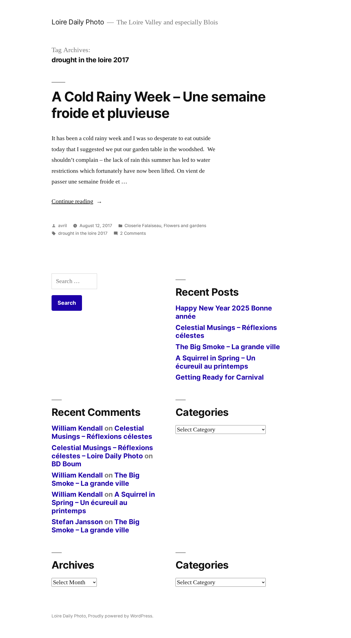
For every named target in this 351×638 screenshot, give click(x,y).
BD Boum (66, 464)
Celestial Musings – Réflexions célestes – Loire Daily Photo (102, 452)
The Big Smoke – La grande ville (228, 347)
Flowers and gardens (185, 225)
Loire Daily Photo (78, 22)
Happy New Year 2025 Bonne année (224, 312)
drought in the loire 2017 (82, 233)
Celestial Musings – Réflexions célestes (226, 331)
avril (62, 225)
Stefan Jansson (77, 522)
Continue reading (77, 201)
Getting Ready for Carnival (220, 377)
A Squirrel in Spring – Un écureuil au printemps (215, 362)
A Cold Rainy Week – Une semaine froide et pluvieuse (159, 104)
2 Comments (133, 233)
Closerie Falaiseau (142, 225)
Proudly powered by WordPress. (120, 616)
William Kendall (77, 428)
